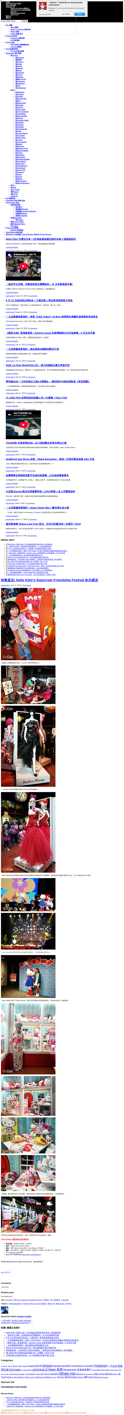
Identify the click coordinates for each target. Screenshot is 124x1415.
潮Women (21, 1377)
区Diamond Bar (21, 116)
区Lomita (19, 140)
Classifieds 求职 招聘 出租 (15, 200)
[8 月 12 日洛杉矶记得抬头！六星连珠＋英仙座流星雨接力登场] (28, 549)
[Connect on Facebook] (55, 1413)
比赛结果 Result (21, 213)
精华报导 (57, 1300)
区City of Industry (22, 112)
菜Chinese (19, 62)
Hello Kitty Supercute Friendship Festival (27, 1300)
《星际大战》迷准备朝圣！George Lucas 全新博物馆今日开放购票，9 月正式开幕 (50, 333)
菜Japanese (20, 73)
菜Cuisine (14, 55)
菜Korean (19, 75)
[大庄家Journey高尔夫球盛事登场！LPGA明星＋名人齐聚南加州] (29, 570)
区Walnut (19, 179)
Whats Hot (51, 1304)
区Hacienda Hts (21, 129)
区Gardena (19, 125)
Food (108, 1366)
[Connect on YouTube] (76, 1413)
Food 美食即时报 (12, 49)
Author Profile (24, 1317)
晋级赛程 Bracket (22, 209)
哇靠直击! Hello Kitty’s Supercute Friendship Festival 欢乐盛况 (49, 580)
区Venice (19, 177)
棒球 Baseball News (18, 224)
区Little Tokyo (21, 138)
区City (13, 90)
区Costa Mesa (21, 114)
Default (46, 1365)
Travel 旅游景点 (30, 1374)
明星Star (10, 1377)
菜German (19, 68)
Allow (80, 14)
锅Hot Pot (14, 194)
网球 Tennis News (17, 222)
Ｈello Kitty (65, 1300)
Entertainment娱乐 (15, 1304)
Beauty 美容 (17, 1366)
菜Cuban (19, 64)
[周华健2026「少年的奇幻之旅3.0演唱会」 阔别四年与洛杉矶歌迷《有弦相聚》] (34, 559)
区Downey (19, 118)
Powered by (42, 14)
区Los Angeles (21, 142)
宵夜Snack (14, 192)
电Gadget (97, 1377)
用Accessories (30, 1377)
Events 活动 (10, 42)
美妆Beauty (48, 1377)
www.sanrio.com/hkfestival (31, 1254)
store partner (5, 1374)
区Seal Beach (20, 168)
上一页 (4, 1272)
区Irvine (18, 131)
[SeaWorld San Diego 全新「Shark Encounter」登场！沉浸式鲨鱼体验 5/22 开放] (35, 566)
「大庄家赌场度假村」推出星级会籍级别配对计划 (32, 349)
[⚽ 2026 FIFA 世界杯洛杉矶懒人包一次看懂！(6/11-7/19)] (26, 562)
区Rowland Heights (23, 159)
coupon (24, 1366)
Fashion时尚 (88, 1366)
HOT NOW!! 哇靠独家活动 (20, 44)
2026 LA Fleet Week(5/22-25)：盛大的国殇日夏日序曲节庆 (38, 365)
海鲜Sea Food (21, 79)
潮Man (15, 1377)
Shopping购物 (96, 1370)
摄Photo (115, 1374)
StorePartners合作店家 (14, 232)
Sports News (105, 1370)
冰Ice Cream (15, 190)
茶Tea (13, 185)
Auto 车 (10, 1366)
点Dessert (14, 196)
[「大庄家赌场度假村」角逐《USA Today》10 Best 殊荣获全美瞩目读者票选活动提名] (36, 551)
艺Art (54, 1377)
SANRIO (46, 1300)
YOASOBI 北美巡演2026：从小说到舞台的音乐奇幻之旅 (36, 443)
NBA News (19, 220)
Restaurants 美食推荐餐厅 (77, 1369)
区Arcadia (19, 96)
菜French (19, 66)
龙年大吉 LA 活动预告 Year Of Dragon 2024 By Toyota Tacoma (28, 234)
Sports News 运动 (12, 203)
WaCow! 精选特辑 (51, 1374)
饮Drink (13, 187)
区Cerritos (19, 107)
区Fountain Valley (22, 120)
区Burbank (19, 105)
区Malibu (19, 144)
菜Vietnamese (21, 88)
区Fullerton (20, 122)
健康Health (80, 1374)
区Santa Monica (21, 166)
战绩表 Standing (21, 216)
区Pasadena (20, 155)
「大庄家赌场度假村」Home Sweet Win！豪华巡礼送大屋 (37, 507)
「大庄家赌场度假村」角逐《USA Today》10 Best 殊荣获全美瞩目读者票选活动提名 (52, 316)
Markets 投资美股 (17, 230)
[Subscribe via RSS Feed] (12, 1413)
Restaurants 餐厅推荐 (13, 53)
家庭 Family (60, 1304)
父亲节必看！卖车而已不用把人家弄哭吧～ (17, 1321)
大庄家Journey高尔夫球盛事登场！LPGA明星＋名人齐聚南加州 (40, 491)
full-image (8, 1300)
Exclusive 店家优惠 (18, 38)
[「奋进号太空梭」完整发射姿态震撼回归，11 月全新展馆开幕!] (28, 546)
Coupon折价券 (35, 1366)
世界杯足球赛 (15, 205)
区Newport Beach (22, 151)
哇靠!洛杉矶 (8, 1410)
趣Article (81, 1377)
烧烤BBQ (19, 60)
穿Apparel (40, 1377)
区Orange (19, 153)
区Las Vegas (20, 135)
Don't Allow (66, 14)
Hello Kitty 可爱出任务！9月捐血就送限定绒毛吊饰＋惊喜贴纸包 (41, 239)
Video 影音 (40, 1374)
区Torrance (20, 172)
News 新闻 (55, 1369)
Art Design (4, 1366)
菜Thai (18, 86)
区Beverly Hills (21, 99)
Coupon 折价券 (11, 36)
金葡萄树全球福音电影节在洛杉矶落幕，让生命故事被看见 (37, 475)
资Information (71, 1377)
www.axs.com (14, 1252)
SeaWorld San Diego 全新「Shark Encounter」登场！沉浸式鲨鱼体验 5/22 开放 (50, 459)
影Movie (109, 1374)
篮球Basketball (16, 218)
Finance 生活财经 (12, 228)
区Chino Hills (20, 109)
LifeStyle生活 (40, 1369)
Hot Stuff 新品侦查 (17, 51)
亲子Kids (68, 1304)
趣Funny (88, 1377)
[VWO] (48, 14)
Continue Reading (12, 247)
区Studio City (20, 170)
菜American (20, 57)
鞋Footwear (104, 1377)
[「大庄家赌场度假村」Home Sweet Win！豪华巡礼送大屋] (27, 572)
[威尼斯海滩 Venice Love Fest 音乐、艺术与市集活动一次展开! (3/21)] (31, 575)
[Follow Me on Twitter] (34, 1413)
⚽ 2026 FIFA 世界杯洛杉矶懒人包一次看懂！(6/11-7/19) (36, 397)
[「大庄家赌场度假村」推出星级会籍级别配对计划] (24, 555)
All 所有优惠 (15, 40)
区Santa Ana (20, 164)
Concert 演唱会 (16, 47)
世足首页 (19, 207)
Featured (26, 1304)
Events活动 (76, 1366)
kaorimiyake (10, 251)
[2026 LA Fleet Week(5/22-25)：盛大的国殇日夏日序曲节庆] (27, 557)
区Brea (18, 101)
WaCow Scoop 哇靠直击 (38, 1304)
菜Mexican (19, 77)
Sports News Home (116, 1370)
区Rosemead (20, 157)
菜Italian (19, 70)
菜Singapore (20, 81)
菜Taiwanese (20, 83)
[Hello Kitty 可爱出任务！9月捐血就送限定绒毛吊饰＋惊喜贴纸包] (29, 544)
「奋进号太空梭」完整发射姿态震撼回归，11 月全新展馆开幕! (39, 284)
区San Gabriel (21, 161)
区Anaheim (20, 94)
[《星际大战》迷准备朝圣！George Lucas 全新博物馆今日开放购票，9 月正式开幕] (35, 553)
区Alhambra (20, 92)
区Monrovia (20, 146)
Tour (51, 1300)
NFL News (14, 226)
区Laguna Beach (22, 133)
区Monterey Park (22, 148)
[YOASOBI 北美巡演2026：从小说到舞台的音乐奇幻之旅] (26, 564)
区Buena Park (21, 103)
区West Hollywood (22, 183)
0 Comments (32, 251)
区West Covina (21, 181)
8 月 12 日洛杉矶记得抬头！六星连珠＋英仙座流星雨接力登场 (39, 300)
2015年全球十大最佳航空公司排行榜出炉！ (16, 1323)
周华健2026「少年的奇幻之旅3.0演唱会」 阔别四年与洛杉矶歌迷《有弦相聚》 (48, 381)
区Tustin (19, 174)
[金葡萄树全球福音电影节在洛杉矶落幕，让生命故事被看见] (27, 568)
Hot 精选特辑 (10, 198)
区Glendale (20, 127)
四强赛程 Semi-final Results (26, 211)
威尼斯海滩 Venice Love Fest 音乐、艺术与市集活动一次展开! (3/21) (43, 524)
